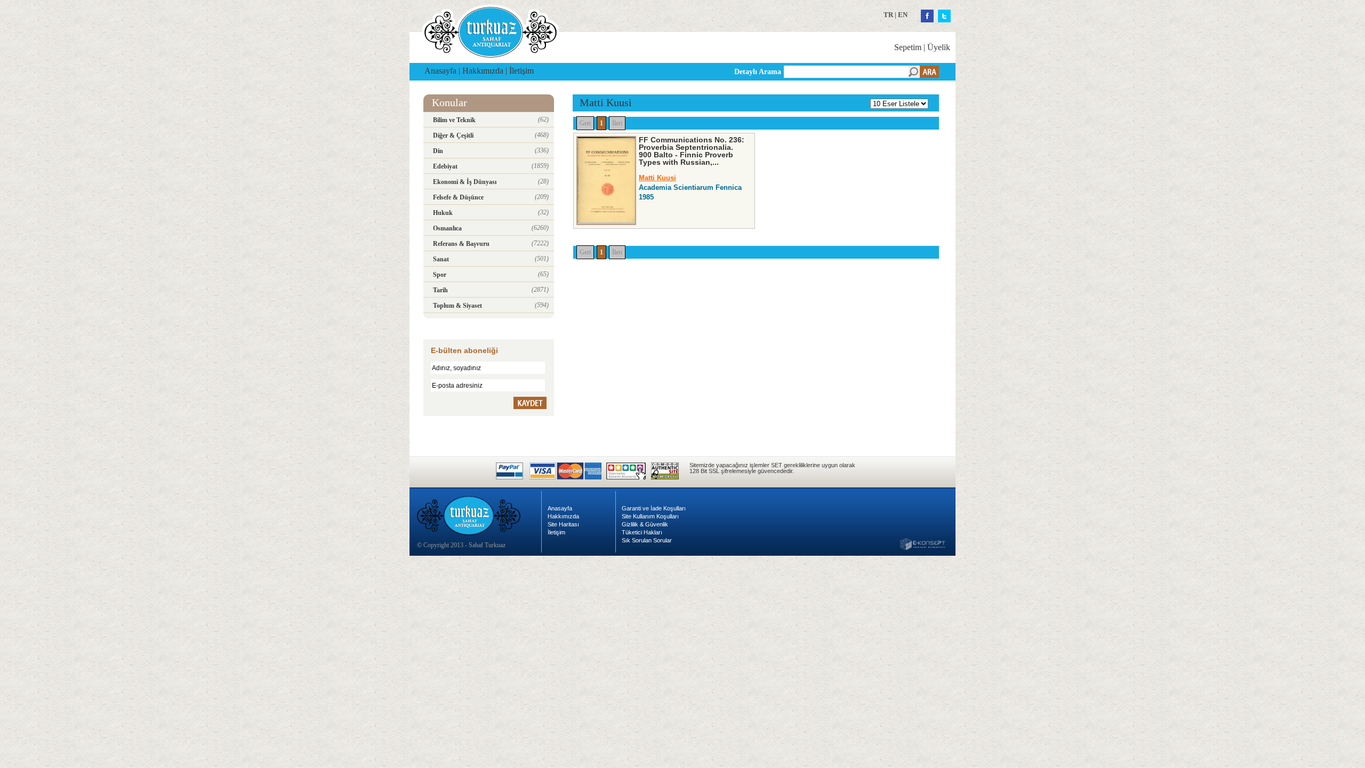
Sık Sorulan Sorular (647, 540)
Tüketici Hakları (642, 532)
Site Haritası (563, 524)
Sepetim (907, 47)
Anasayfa (440, 70)
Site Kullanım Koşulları (650, 516)
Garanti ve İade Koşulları (654, 508)
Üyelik (938, 47)
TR (888, 15)
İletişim (521, 70)
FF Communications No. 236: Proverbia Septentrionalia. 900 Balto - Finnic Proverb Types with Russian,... (691, 150)
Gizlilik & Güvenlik (645, 524)
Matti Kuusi (657, 178)
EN (903, 15)
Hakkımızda (482, 70)
